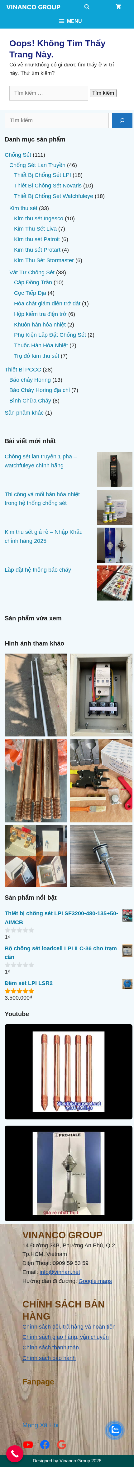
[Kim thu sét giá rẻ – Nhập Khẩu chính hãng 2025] (114, 546)
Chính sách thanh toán (50, 1347)
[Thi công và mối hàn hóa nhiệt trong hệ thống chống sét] (114, 509)
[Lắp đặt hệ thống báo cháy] (114, 584)
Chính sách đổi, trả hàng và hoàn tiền (69, 1327)
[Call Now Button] (14, 1453)
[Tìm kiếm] (122, 120)
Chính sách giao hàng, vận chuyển (65, 1337)
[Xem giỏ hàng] (118, 7)
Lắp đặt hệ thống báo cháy (38, 570)
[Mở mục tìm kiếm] (87, 7)
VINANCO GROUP (33, 7)
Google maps (95, 1281)
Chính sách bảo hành (49, 1358)
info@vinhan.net (60, 1272)
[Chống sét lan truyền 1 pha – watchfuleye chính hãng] (114, 471)
